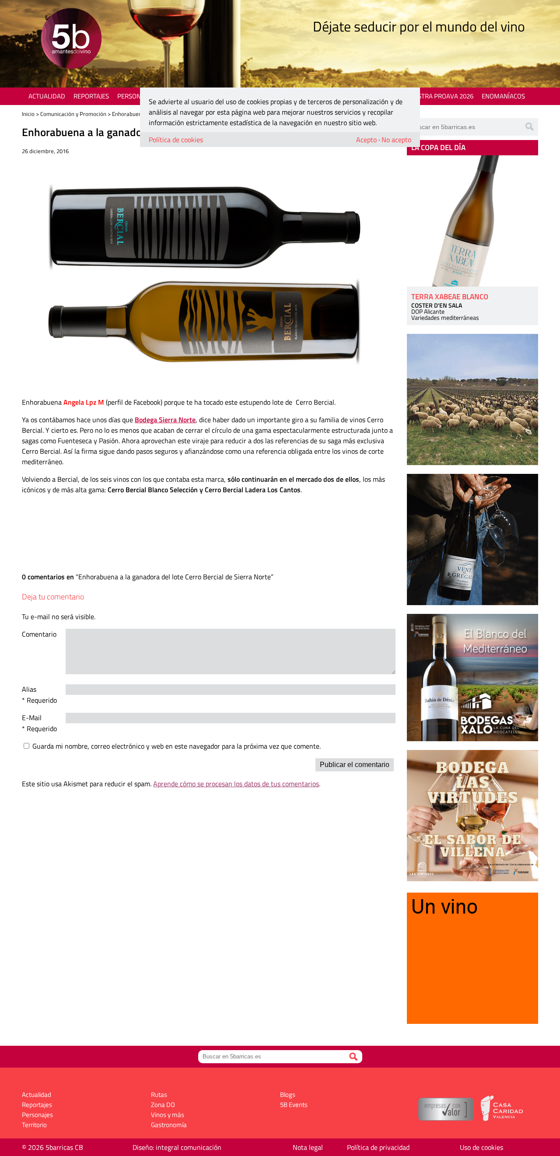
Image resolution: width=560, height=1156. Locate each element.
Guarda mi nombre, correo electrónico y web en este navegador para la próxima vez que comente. (176, 746)
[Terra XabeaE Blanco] (472, 221)
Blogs (287, 1094)
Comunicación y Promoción (73, 113)
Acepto (366, 139)
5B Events (294, 1105)
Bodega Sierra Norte (165, 419)
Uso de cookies (481, 1147)
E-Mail (32, 717)
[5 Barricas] (71, 40)
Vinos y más (167, 1115)
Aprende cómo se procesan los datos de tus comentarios (236, 783)
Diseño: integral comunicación (177, 1147)
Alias (29, 689)
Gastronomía (169, 1125)
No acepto (396, 139)
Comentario (39, 634)
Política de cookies (176, 139)
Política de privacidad (378, 1147)
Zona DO (163, 1105)
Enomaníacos (503, 96)
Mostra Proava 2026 (440, 96)
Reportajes (91, 96)
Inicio (28, 113)
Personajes (135, 96)
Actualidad (46, 96)
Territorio (34, 1125)
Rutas (159, 1094)
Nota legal (308, 1147)
